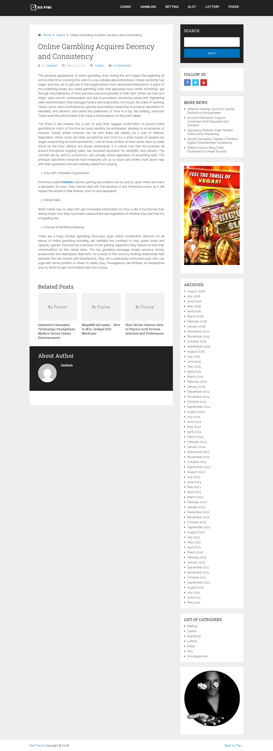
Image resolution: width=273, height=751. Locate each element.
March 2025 (195, 376)
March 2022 (195, 552)
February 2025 (197, 381)
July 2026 (193, 296)
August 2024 (196, 412)
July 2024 (193, 417)
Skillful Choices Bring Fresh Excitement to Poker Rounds (206, 149)
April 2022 (194, 547)
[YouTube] (203, 82)
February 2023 (197, 502)
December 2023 (198, 452)
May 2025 (194, 366)
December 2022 (198, 512)
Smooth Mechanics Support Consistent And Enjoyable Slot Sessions (208, 121)
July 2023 (193, 477)
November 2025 (198, 336)
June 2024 (194, 422)
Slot (192, 7)
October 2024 (197, 401)
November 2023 (198, 457)
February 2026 (197, 321)
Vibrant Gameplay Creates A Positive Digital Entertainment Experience (212, 140)
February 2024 (197, 442)
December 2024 (198, 391)
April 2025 (194, 371)
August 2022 (196, 532)
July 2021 (193, 592)
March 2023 (195, 497)
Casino (125, 7)
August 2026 (196, 291)
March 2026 (195, 316)
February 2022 (197, 557)
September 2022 (198, 527)
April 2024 (194, 432)
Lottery (212, 7)
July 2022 (193, 537)
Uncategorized (197, 656)
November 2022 (198, 517)
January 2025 (196, 386)
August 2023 (196, 472)
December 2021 (198, 567)
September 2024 (198, 407)
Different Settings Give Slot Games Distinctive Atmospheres (211, 111)
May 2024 (194, 427)
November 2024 (198, 396)
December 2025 (198, 331)
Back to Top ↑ (234, 745)
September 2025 (198, 346)
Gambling (148, 7)
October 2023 (196, 462)
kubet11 (68, 182)
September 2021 (198, 582)
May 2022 (194, 542)
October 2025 (196, 341)
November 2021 (198, 572)
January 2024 (196, 447)
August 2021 (195, 587)
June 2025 (194, 361)
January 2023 (196, 507)
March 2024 (195, 437)
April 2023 (194, 492)
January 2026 (196, 326)
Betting (172, 7)
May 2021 (193, 602)
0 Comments (122, 65)
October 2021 (196, 577)
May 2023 (194, 487)
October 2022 (196, 522)
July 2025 (193, 356)
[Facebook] (187, 82)
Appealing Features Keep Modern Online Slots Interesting (210, 132)
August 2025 (196, 351)
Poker (234, 7)
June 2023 (194, 482)
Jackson (51, 65)
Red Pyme (37, 745)
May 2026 (194, 306)
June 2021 (194, 597)
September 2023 (198, 467)
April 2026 (194, 311)
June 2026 (194, 301)
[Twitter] (195, 82)
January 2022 (196, 562)
